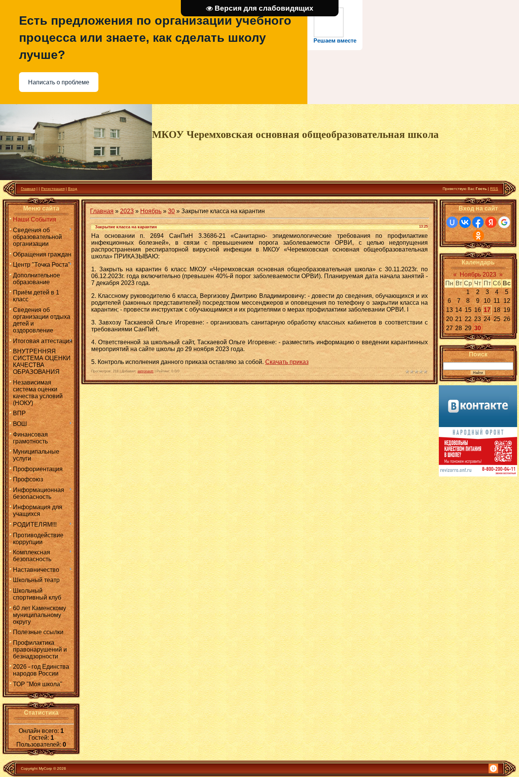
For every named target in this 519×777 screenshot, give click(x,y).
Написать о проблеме (58, 82)
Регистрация (53, 189)
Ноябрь (150, 211)
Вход (72, 189)
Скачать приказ (287, 362)
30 (171, 211)
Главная (28, 189)
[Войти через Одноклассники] (478, 235)
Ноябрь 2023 (478, 274)
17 (487, 310)
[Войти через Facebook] (478, 222)
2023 (127, 211)
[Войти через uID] (452, 222)
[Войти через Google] (504, 222)
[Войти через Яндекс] (491, 222)
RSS (494, 189)
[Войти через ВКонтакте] (465, 222)
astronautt (145, 371)
